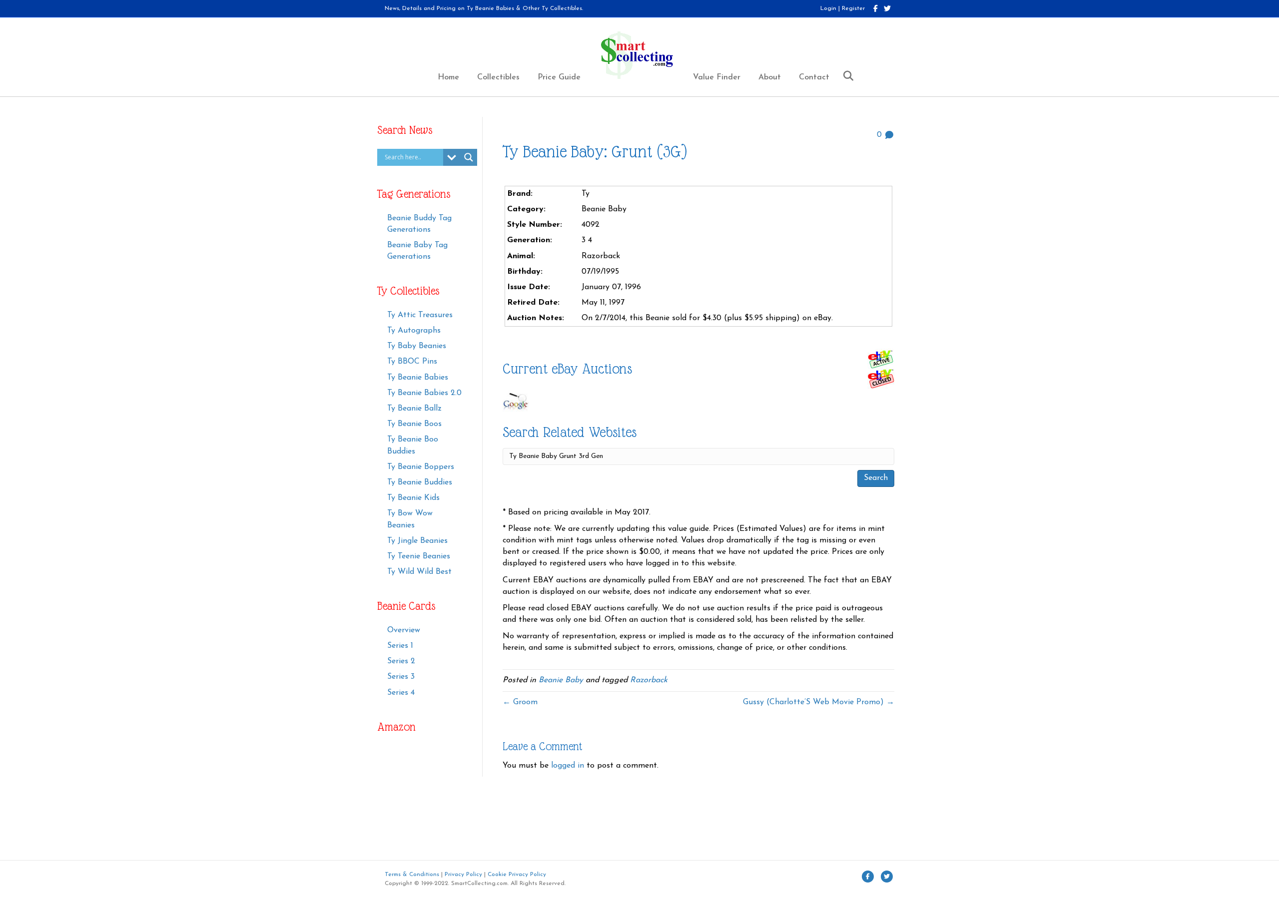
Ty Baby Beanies (416, 346)
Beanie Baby (561, 680)
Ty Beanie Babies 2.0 (424, 393)
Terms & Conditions (412, 875)
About (769, 77)
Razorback (648, 680)
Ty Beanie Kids (413, 498)
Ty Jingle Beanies (417, 541)
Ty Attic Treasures (420, 315)
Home (448, 77)
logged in (567, 766)
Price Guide (559, 77)
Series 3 (401, 677)
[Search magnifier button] (468, 157)
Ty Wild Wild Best (419, 572)
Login (828, 8)
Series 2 (401, 661)
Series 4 (401, 693)
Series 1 (400, 646)
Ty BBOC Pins (412, 362)
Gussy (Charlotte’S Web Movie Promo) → (818, 702)
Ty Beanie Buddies (419, 482)
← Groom (520, 702)
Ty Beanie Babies (417, 378)
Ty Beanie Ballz (414, 409)
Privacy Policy (463, 875)
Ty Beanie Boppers (420, 467)
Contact (814, 77)
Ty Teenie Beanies (418, 556)
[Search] (844, 75)
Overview (403, 630)
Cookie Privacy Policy (517, 875)
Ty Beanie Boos (414, 424)
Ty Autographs (414, 331)
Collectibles (498, 77)
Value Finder (716, 77)
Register (853, 8)
